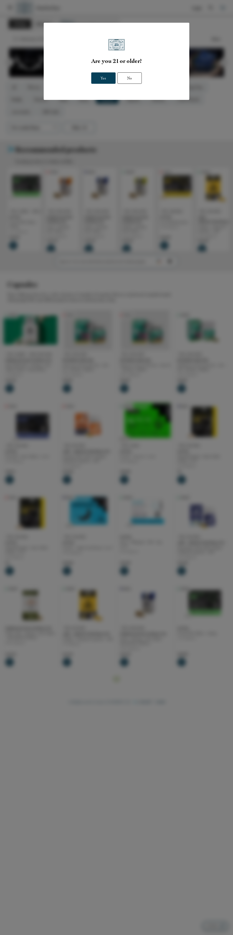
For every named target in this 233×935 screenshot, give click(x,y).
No (129, 78)
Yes (103, 78)
